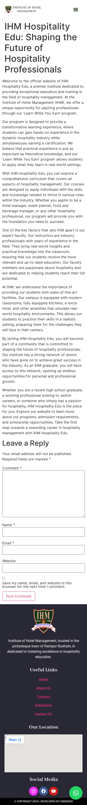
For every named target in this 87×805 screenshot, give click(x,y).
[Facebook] (43, 791)
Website (9, 561)
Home (43, 680)
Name (8, 525)
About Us (43, 688)
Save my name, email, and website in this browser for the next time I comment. (37, 584)
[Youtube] (53, 791)
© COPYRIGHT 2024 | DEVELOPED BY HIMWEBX (43, 801)
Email (8, 543)
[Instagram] (33, 791)
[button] (76, 10)
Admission (43, 705)
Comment (12, 468)
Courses (43, 697)
